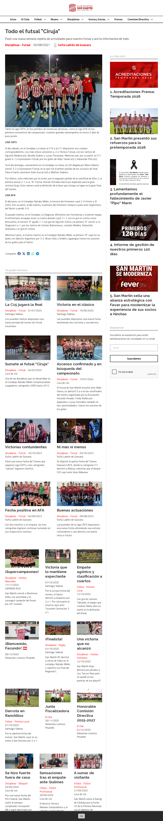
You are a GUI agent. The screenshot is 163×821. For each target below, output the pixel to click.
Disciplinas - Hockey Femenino (87, 656)
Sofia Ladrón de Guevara (74, 45)
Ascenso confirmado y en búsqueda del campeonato (79, 368)
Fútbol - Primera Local (86, 588)
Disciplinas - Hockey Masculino (16, 579)
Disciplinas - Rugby (55, 645)
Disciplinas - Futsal (17, 45)
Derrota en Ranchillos (15, 713)
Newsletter (117, 327)
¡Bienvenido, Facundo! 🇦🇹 (16, 645)
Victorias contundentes (26, 447)
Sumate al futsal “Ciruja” (27, 364)
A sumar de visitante (84, 775)
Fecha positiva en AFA (24, 510)
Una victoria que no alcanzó (87, 643)
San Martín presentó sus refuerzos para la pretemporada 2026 (133, 143)
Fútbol (38, 19)
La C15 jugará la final (23, 304)
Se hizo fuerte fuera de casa (17, 775)
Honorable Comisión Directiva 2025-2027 (86, 713)
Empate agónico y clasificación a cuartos (89, 574)
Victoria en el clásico (75, 304)
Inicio (13, 19)
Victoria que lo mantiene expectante (56, 572)
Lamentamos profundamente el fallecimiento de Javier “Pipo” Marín (131, 196)
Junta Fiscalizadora (57, 708)
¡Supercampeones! (22, 571)
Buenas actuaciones (75, 510)
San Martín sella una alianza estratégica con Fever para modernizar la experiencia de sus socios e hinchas (133, 304)
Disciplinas (73, 19)
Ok (81, 816)
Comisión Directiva (138, 19)
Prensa (118, 19)
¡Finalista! (54, 639)
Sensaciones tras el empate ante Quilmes (53, 777)
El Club (25, 19)
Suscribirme (134, 358)
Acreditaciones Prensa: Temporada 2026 (132, 94)
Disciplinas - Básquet (16, 783)
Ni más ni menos (71, 447)
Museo (54, 19)
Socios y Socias (97, 19)
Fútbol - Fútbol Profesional (48, 789)
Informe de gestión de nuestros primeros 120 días (132, 249)
